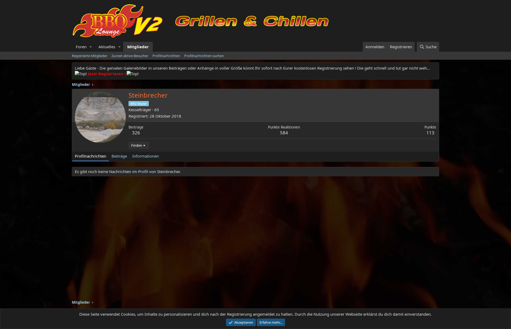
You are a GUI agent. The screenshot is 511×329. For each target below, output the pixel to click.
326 (136, 133)
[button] (90, 47)
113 (430, 133)
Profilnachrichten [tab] (90, 156)
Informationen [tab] (145, 156)
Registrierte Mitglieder (89, 55)
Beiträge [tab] (119, 156)
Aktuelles (106, 46)
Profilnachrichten (166, 55)
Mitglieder (138, 46)
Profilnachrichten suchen (204, 55)
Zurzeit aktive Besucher (130, 55)
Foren (81, 46)
